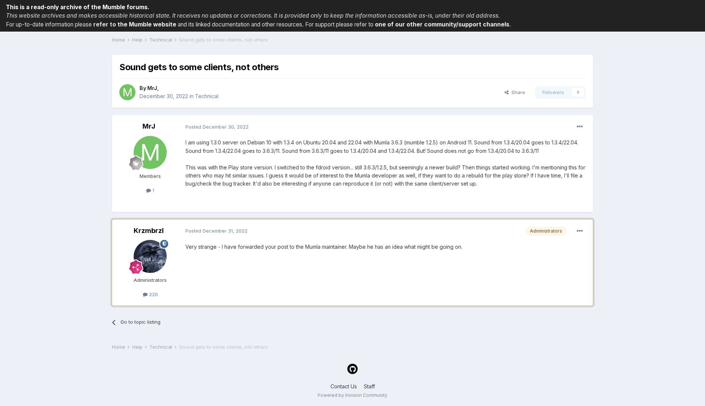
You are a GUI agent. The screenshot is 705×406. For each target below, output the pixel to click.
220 (153, 294)
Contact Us (343, 386)
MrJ (152, 88)
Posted (217, 127)
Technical (206, 96)
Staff (369, 386)
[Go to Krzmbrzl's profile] (150, 256)
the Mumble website (147, 24)
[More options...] (579, 126)
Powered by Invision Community (352, 395)
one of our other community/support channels (442, 24)
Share (517, 92)
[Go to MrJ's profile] (127, 92)
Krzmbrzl (149, 230)
